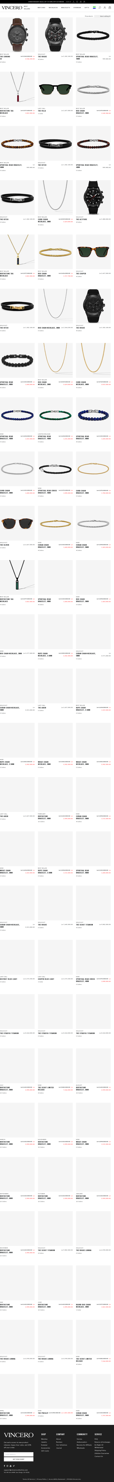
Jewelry (44, 1442)
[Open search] (100, 8)
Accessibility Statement (57, 1479)
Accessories (45, 1448)
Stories (79, 1439)
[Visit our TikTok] (14, 1466)
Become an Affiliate (84, 1445)
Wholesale (81, 1448)
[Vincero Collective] (12, 7)
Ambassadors (82, 1442)
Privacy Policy (42, 1479)
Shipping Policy (100, 1450)
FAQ (96, 1439)
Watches (44, 1439)
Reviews (59, 1442)
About (58, 1439)
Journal (59, 1448)
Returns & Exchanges (102, 1442)
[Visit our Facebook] (4, 1466)
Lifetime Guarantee (102, 1453)
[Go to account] (104, 8)
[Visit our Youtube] (11, 1466)
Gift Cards (45, 1451)
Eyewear (44, 1445)
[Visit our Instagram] (7, 1466)
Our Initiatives (61, 1445)
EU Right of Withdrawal (99, 1446)
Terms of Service (29, 1479)
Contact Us (99, 1456)
